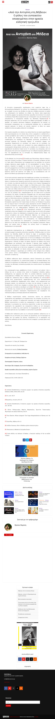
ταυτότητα (6, 682)
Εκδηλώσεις (41, 500)
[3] (23, 158)
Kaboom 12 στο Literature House (26, 590)
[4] (20, 190)
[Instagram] (31, 659)
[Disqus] (27, 560)
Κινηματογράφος (19, 494)
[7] (32, 230)
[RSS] (21, 688)
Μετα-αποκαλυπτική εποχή (24, 599)
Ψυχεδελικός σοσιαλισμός (24, 614)
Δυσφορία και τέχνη (19, 495)
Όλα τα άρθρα (9, 534)
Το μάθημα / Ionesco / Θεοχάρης (44, 510)
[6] (20, 226)
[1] (47, 118)
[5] (22, 209)
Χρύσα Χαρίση (31, 25)
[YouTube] (23, 659)
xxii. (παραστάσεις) (19, 501)
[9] (34, 287)
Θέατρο (27, 9)
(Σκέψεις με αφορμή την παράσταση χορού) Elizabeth (44, 495)
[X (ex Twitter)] (27, 659)
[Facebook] (20, 659)
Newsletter (8, 698)
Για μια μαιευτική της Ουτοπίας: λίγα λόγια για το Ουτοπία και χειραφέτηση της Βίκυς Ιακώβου (27, 604)
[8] (48, 277)
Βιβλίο (16, 492)
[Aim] (35, 659)
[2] (21, 154)
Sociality (36, 716)
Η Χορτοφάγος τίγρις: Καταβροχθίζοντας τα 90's (20, 511)
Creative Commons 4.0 (14, 716)
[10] (40, 309)
